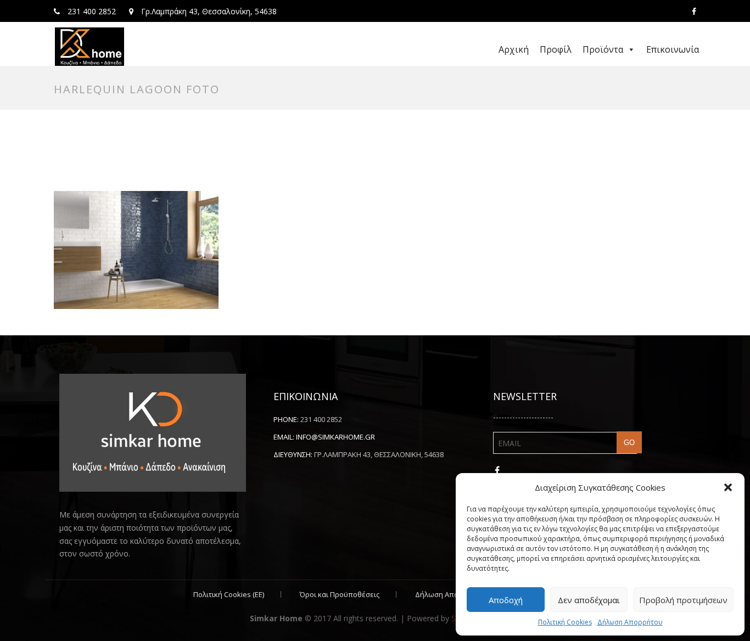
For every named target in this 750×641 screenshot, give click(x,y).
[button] (728, 487)
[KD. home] (89, 46)
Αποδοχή (506, 599)
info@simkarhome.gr (335, 437)
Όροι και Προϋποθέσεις (339, 594)
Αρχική (514, 49)
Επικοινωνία (672, 49)
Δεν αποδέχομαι (589, 599)
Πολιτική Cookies (565, 622)
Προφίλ (556, 49)
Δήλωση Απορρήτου (630, 622)
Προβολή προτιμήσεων (683, 599)
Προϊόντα (603, 49)
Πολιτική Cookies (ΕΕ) (228, 594)
